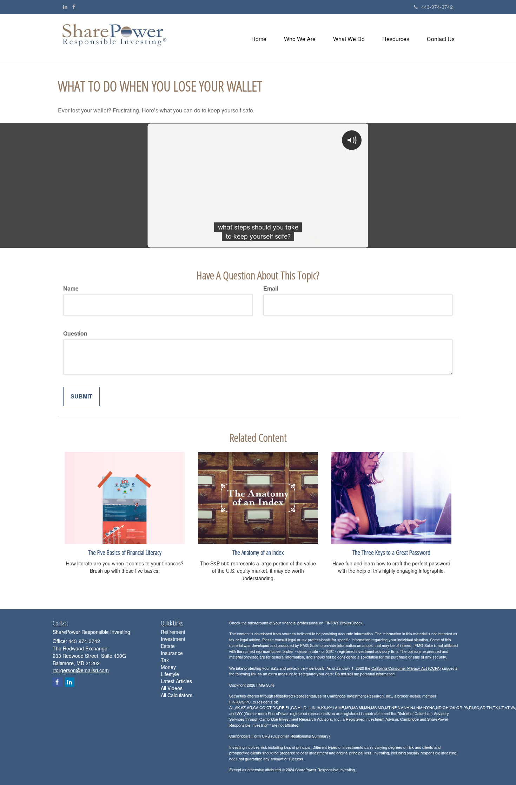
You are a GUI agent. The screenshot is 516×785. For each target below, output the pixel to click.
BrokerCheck (351, 622)
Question (75, 333)
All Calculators (176, 695)
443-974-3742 (437, 6)
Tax (165, 659)
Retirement (173, 631)
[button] (299, 39)
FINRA (235, 702)
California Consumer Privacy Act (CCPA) (406, 668)
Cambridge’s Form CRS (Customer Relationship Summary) (279, 736)
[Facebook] (73, 6)
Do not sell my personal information (365, 673)
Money (168, 666)
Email (270, 288)
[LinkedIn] (65, 6)
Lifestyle (170, 673)
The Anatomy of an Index (258, 552)
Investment (173, 638)
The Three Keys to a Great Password (391, 552)
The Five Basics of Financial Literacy (124, 552)
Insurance (172, 652)
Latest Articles (176, 681)
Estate (168, 645)
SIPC (246, 702)
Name (71, 288)
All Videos (172, 688)
